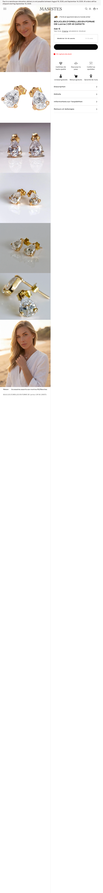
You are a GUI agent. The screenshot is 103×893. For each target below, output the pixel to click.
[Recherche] (86, 8)
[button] (4, 8)
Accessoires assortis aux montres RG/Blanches (29, 389)
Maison (6, 389)
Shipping (65, 31)
